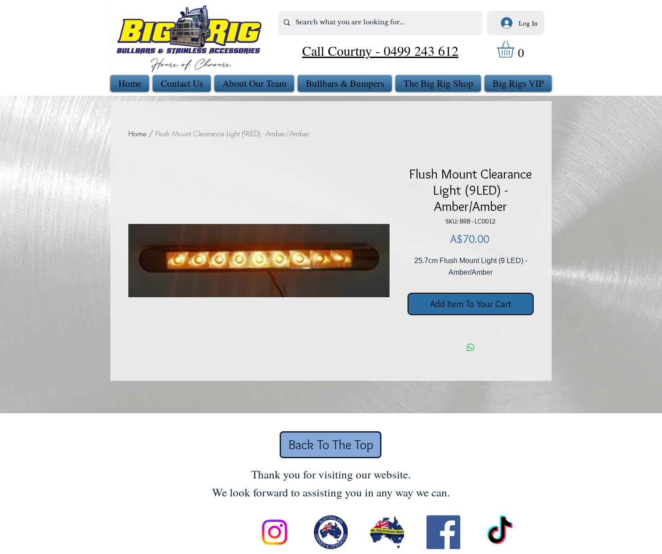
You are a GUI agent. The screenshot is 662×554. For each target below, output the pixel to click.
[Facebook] (443, 532)
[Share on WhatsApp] (470, 347)
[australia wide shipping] (387, 532)
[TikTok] (500, 532)
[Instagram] (274, 532)
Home (137, 133)
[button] (515, 49)
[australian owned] (331, 532)
